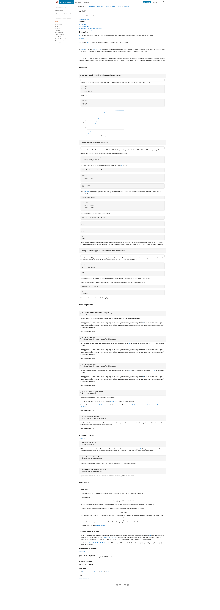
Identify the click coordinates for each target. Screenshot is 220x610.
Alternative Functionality (60, 38)
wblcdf (56, 21)
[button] (160, 2)
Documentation (82, 6)
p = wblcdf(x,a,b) (84, 26)
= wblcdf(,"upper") (86, 30)
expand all (82, 551)
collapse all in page (84, 19)
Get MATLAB (146, 2)
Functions (100, 6)
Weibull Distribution (100, 525)
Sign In (155, 2)
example (81, 38)
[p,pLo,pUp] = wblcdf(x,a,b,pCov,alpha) (90, 28)
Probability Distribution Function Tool (94, 543)
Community (78, 2)
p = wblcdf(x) (83, 24)
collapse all (82, 71)
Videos (119, 6)
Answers (126, 6)
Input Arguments (59, 32)
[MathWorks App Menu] (164, 2)
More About (57, 36)
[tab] (122, 76)
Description (57, 28)
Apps (113, 6)
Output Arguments (59, 34)
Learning (86, 2)
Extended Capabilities (60, 41)
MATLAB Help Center (66, 2)
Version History (58, 43)
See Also (57, 45)
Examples (57, 30)
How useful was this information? (122, 582)
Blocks (107, 6)
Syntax (56, 26)
